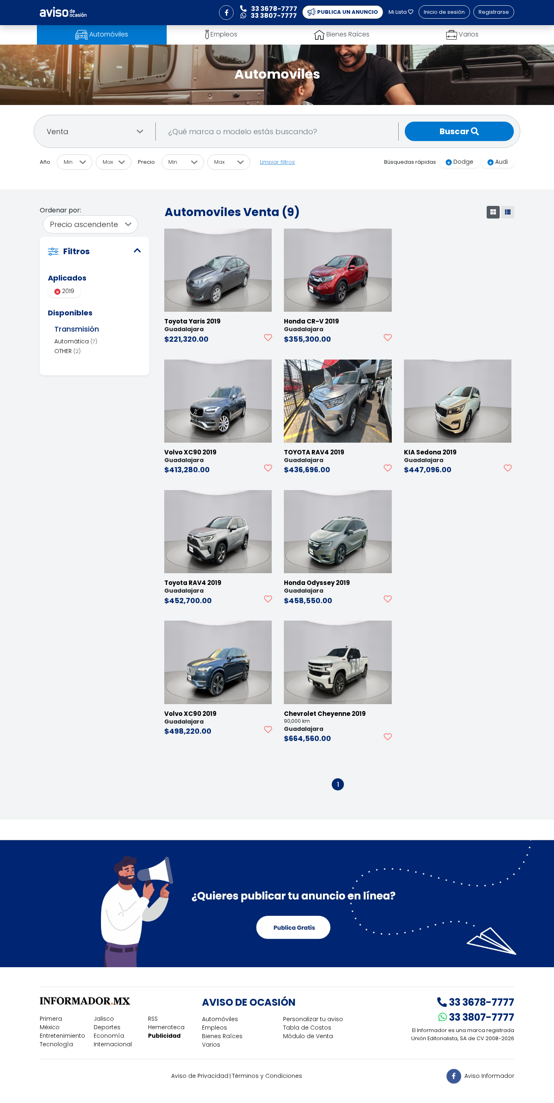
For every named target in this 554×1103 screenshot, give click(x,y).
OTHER (67, 351)
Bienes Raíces (222, 1036)
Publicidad (164, 1036)
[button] (226, 12)
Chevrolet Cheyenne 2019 (325, 713)
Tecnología (56, 1044)
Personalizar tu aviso (313, 1019)
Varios (211, 1045)
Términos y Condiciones (267, 1076)
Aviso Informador (489, 1075)
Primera (51, 1019)
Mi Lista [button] (398, 12)
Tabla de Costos (307, 1028)
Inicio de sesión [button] (444, 12)
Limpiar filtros (277, 162)
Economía (109, 1036)
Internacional (113, 1044)
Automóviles (220, 1019)
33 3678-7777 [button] (273, 8)
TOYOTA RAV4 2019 (314, 452)
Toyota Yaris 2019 (192, 321)
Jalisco (104, 1019)
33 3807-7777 (480, 1017)
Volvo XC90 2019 (190, 452)
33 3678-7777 (480, 1002)
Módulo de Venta (308, 1036)
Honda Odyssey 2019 (317, 582)
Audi (501, 162)
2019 (67, 291)
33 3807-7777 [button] (273, 15)
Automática (75, 341)
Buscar (455, 131)
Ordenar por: (60, 210)
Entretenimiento (62, 1036)
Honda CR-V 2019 (311, 321)
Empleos (214, 1028)
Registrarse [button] (494, 12)
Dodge (463, 162)
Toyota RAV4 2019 (192, 582)
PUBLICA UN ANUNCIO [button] (347, 12)
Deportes (107, 1027)
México (50, 1027)
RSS (153, 1019)
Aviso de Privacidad (199, 1076)
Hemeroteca (166, 1027)
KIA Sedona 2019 (430, 452)
